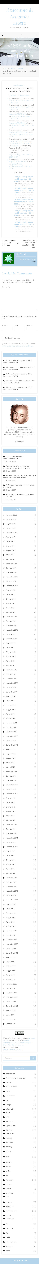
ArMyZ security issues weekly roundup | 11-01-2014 (24, 179)
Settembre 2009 (12, 953)
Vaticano (9, 1246)
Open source (11, 1126)
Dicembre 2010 (11, 887)
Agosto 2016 (10, 590)
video (8, 1251)
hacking (9, 1138)
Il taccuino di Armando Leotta (19, 16)
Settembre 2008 (12, 1006)
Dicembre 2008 (11, 993)
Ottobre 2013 (11, 741)
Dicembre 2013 (11, 732)
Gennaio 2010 (11, 935)
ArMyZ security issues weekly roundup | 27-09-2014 (24, 190)
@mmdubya (16, 134)
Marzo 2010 (10, 926)
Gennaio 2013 (11, 776)
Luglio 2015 (10, 648)
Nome (5, 325)
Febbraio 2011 (11, 878)
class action (10, 1074)
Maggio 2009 (10, 971)
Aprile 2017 (10, 555)
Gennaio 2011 (11, 882)
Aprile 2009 (10, 975)
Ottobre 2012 (11, 789)
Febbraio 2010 (11, 931)
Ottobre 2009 (11, 948)
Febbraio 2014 (11, 723)
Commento (6, 287)
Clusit (8, 1117)
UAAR (8, 1237)
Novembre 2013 (12, 736)
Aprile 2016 (10, 608)
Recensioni (10, 1193)
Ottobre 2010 (11, 895)
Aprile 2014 (10, 714)
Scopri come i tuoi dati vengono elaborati (17, 346)
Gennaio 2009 (11, 988)
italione (8, 1162)
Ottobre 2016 (11, 581)
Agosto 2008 (10, 1010)
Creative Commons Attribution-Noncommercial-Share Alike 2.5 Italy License (17, 1042)
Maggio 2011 (10, 864)
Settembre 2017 (12, 533)
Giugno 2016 (10, 599)
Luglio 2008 (10, 1015)
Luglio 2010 (10, 909)
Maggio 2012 (10, 811)
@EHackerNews (15, 166)
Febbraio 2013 (11, 772)
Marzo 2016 (10, 612)
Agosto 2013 (10, 749)
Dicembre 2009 (11, 940)
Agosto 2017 (10, 537)
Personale (9, 1180)
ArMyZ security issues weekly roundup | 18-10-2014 (24, 213)
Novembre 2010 (12, 891)
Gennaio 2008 (11, 1024)
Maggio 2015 (10, 656)
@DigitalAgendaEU (18, 116)
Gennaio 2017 (11, 568)
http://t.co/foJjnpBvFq (17, 155)
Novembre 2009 (12, 944)
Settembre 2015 (12, 639)
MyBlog (8, 1171)
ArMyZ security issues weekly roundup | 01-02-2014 (10, 243)
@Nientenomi (17, 125)
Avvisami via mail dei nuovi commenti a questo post (19, 317)
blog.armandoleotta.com (12, 1049)
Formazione (10, 1096)
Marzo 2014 (10, 718)
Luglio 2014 (10, 701)
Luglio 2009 (10, 962)
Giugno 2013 (10, 754)
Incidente (9, 1142)
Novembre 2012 (12, 785)
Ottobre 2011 (11, 842)
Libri (7, 1196)
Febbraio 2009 (11, 984)
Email (17, 325)
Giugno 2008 (10, 1019)
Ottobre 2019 (11, 519)
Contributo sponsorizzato (15, 1078)
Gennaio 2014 (11, 727)
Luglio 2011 (10, 856)
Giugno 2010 (10, 913)
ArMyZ (13, 95)
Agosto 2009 (10, 957)
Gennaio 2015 (11, 674)
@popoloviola (17, 164)
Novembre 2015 (12, 630)
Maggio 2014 (10, 710)
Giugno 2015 (10, 652)
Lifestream (10, 1219)
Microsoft (9, 1121)
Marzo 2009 (10, 979)
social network (19, 85)
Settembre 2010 (12, 900)
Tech (7, 1224)
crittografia (10, 1133)
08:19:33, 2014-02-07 (24, 143)
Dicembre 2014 (11, 679)
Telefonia (9, 1229)
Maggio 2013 (10, 758)
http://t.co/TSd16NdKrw (18, 100)
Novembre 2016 (12, 577)
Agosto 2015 (10, 643)
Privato (8, 1189)
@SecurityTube (17, 146)
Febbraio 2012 (11, 825)
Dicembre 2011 (11, 833)
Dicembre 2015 (11, 625)
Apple (8, 1112)
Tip (7, 1233)
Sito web (29, 325)
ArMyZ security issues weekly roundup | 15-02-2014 (28, 243)
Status (8, 1215)
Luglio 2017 (10, 541)
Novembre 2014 (12, 683)
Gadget (8, 1105)
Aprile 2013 (10, 763)
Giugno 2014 (10, 705)
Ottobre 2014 (11, 687)
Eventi (8, 1091)
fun (7, 1100)
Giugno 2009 (10, 966)
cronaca (9, 1083)
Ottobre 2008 (11, 1002)
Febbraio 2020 (11, 515)
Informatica (10, 1109)
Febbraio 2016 (11, 617)
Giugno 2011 (10, 860)
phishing (9, 1147)
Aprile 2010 (10, 922)
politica (8, 1184)
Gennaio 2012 (11, 829)
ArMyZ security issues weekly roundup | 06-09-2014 (24, 201)
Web (7, 1157)
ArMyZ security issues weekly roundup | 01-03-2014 (24, 224)
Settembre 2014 (12, 692)
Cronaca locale (11, 1086)
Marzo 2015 (10, 665)
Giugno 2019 (10, 524)
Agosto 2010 (10, 904)
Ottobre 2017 (11, 528)
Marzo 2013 (10, 767)
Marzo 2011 (10, 873)
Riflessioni (9, 1206)
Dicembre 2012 (11, 780)
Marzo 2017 (10, 559)
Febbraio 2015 (11, 670)
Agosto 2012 (10, 798)
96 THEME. (23, 1261)
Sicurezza (9, 1130)
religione (9, 1202)
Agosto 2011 (10, 851)
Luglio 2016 (10, 595)
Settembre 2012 (12, 794)
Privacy (8, 1151)
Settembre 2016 (12, 586)
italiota (8, 1167)
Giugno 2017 (10, 546)
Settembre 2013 (12, 745)
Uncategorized (11, 1242)
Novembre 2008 (12, 997)
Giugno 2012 (10, 807)
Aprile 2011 (10, 869)
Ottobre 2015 (11, 634)
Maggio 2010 (10, 918)
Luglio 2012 (10, 802)
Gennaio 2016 (11, 621)
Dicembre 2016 (11, 572)
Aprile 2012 (10, 816)
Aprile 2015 (10, 661)
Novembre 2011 (12, 838)
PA (7, 1175)
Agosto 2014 (10, 696)
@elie (14, 143)
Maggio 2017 (10, 550)
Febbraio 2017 (11, 564)
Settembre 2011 (12, 847)
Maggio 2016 (10, 603)
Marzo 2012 (10, 820)
